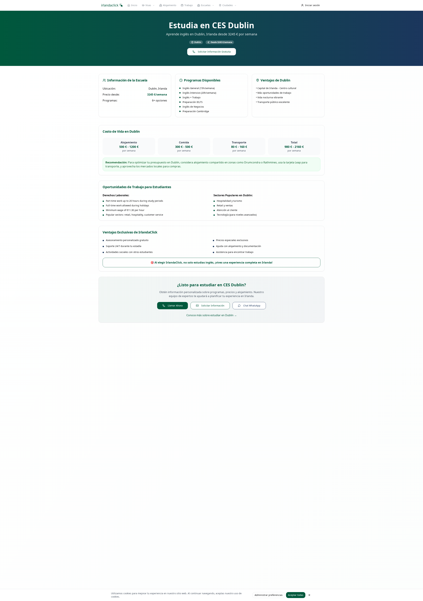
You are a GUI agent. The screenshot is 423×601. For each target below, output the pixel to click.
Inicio (134, 5)
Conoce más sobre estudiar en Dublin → (211, 315)
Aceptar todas (295, 595)
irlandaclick (109, 5)
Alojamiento (169, 5)
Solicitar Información (212, 305)
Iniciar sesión (312, 5)
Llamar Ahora (175, 305)
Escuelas (206, 5)
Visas (148, 5)
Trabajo (188, 5)
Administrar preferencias (269, 595)
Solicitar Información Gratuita (214, 51)
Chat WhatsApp (251, 305)
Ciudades (227, 5)
